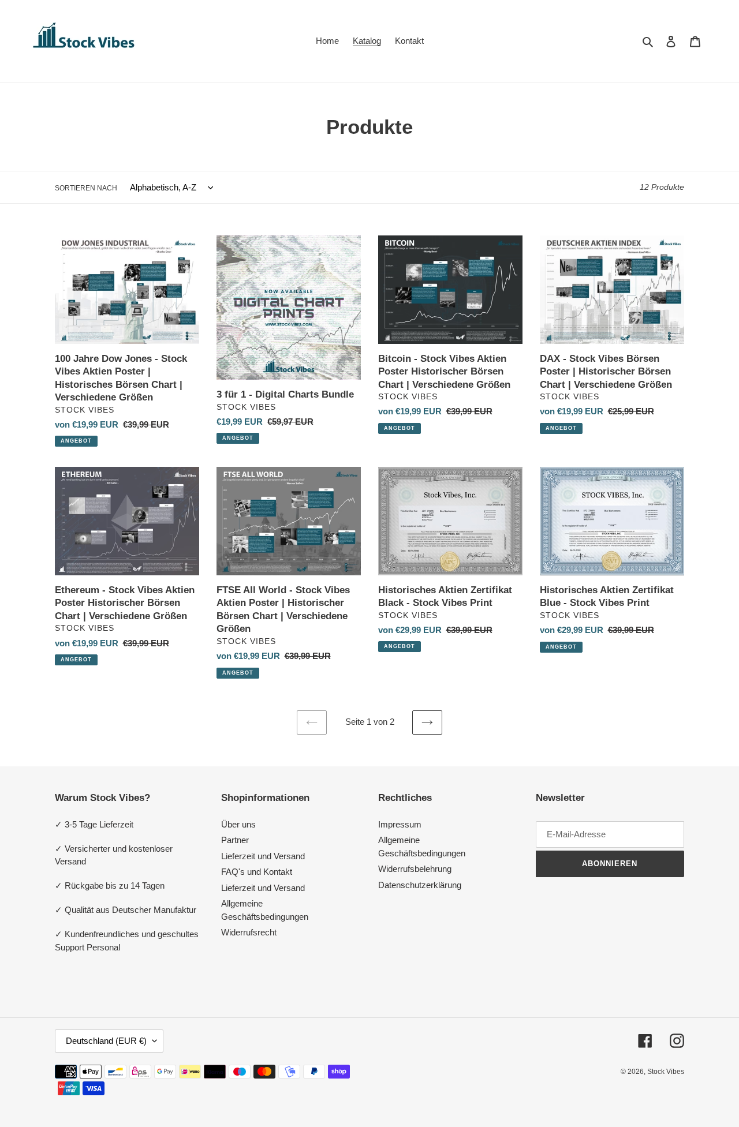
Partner (235, 840)
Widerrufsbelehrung (414, 869)
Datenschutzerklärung (419, 885)
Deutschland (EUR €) (106, 1041)
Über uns (238, 824)
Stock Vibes (665, 1072)
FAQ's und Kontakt (256, 872)
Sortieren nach (86, 188)
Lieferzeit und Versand (263, 856)
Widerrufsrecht (249, 932)
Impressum (399, 824)
